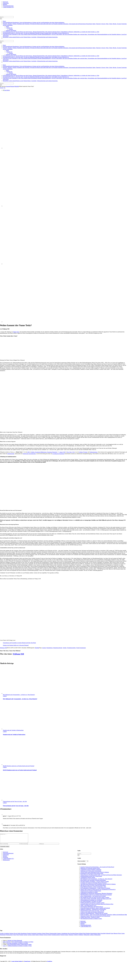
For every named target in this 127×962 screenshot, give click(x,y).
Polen (17, 934)
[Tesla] (41, 206)
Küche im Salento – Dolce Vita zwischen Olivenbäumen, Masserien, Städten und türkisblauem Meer (103, 914)
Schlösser (41, 934)
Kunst (112, 933)
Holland (81, 933)
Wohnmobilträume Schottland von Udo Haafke (91, 900)
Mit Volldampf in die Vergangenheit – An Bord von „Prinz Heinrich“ (19, 694)
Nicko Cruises (121, 933)
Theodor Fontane (64, 934)
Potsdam (21, 934)
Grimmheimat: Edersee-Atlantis (87, 877)
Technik (64, 647)
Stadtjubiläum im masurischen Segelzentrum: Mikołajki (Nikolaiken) (96, 893)
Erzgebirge (39, 933)
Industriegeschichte (57, 647)
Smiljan (33, 452)
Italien (98, 933)
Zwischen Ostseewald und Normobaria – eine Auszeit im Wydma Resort (97, 867)
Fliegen (47, 933)
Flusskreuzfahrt (53, 933)
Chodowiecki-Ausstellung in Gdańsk (89, 892)
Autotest (44, 647)
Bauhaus (12, 933)
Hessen (77, 933)
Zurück (1, 87)
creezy (4, 945)
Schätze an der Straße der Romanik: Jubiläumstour (92, 912)
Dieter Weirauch (7, 941)
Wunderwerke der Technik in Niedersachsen (13, 730)
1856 (28, 452)
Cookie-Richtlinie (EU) (85, 926)
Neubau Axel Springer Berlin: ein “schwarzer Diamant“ (16, 645)
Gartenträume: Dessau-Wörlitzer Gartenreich (90, 869)
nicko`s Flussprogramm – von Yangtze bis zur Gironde (93, 896)
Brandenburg (50, 647)
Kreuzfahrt (103, 933)
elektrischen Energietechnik (29, 453)
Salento (37, 934)
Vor (4, 87)
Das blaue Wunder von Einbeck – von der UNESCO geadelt (94, 881)
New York (69, 452)
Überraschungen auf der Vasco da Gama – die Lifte (15, 801)
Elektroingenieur (93, 452)
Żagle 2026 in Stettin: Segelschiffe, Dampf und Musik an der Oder (95, 898)
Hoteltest (88, 933)
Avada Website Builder (16, 961)
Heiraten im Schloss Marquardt (15, 940)
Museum (116, 933)
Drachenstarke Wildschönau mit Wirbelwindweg (91, 906)
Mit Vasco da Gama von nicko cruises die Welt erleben (93, 885)
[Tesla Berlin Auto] (41, 263)
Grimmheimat (64, 933)
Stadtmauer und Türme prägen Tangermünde (90, 871)
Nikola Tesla (16, 331)
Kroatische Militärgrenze (41, 452)
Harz (69, 933)
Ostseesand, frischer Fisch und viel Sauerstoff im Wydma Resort (95, 916)
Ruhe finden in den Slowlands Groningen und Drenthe (93, 880)
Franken (59, 933)
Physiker (85, 452)
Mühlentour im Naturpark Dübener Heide (90, 868)
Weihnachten (86, 934)
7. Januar (61, 452)
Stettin (49, 934)
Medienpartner (6, 860)
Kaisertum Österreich (52, 452)
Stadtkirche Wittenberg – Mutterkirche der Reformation (93, 909)
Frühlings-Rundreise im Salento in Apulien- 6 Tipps (92, 902)
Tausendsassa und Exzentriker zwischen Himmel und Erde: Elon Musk (19, 642)
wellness (92, 934)
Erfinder (81, 452)
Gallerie (5, 696)
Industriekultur (93, 933)
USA (73, 452)
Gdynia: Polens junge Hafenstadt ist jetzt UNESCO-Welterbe (94, 872)
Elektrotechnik (10, 453)
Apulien (2, 933)
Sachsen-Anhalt (31, 934)
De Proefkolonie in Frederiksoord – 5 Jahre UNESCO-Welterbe (95, 888)
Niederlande (3, 934)
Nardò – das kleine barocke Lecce (88, 905)
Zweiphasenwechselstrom (58, 453)
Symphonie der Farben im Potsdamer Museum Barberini (93, 882)
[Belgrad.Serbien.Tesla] (41, 148)
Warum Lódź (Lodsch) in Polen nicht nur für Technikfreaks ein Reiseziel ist (97, 889)
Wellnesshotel (97, 934)
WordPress (49, 961)
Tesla (77, 647)
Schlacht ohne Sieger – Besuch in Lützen (90, 917)
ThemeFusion (27, 961)
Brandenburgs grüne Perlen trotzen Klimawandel (91, 873)
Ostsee (14, 934)
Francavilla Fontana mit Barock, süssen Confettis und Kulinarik (95, 908)
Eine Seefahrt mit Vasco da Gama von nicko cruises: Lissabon (94, 897)
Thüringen (70, 934)
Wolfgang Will (3, 647)
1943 (64, 452)
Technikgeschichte (71, 647)
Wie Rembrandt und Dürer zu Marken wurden (91, 918)
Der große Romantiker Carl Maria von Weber (90, 901)
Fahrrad (43, 933)
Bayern (15, 933)
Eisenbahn (33, 933)
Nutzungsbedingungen (85, 925)
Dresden (29, 933)
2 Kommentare (82, 647)
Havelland (72, 933)
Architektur (6, 933)
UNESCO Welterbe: (78, 934)
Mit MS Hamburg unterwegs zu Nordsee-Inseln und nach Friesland (18, 766)
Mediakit (82, 923)
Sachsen (25, 934)
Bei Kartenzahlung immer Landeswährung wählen (20, 944)
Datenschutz (83, 922)
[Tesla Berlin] (41, 321)
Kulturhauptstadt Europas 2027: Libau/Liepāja (91, 876)
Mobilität (37, 647)
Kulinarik (108, 933)
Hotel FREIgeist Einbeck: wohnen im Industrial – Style (93, 886)
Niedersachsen (9, 934)
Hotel (84, 933)
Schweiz (46, 934)
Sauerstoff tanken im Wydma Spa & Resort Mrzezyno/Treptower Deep (96, 904)
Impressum (82, 921)
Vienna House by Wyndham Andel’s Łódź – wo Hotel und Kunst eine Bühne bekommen (101, 874)
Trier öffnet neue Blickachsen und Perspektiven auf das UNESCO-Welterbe (98, 884)
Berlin (19, 933)
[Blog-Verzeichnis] (3, 958)
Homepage (5, 857)
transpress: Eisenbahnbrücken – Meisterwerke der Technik (93, 913)
